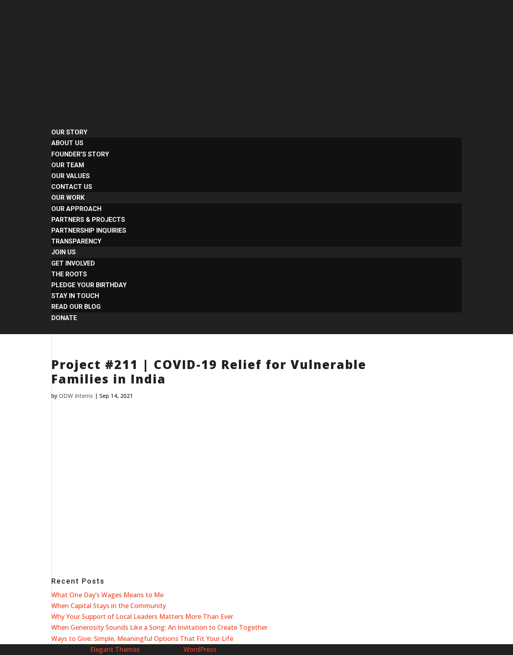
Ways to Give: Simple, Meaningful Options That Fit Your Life (142, 638)
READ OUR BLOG (76, 306)
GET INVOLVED (73, 263)
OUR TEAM (67, 165)
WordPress (200, 649)
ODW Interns (76, 395)
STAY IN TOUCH (75, 296)
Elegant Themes (115, 649)
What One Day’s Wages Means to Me (107, 594)
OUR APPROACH (76, 209)
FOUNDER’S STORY (80, 154)
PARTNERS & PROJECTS (88, 219)
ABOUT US (67, 143)
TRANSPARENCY (76, 241)
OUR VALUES (70, 176)
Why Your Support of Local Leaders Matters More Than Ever (142, 616)
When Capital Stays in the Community (108, 605)
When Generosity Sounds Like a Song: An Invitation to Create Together (159, 627)
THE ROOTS (69, 274)
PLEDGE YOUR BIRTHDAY (89, 285)
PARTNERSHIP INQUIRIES (88, 230)
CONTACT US (71, 187)
